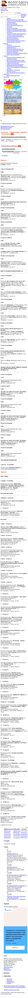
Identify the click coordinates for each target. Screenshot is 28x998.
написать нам (4, 10)
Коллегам (6, 77)
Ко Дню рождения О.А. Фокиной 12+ (17, 875)
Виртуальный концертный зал (15, 25)
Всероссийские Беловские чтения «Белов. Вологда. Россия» (16, 41)
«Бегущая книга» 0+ (12, 867)
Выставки (9, 979)
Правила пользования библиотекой (16, 29)
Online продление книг (13, 63)
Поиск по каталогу (13, 12)
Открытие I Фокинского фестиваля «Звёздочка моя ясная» (16, 897)
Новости (9, 983)
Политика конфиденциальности (15, 36)
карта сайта (4, 8)
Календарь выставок (12, 28)
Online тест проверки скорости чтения (17, 53)
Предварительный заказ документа (16, 61)
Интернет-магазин (12, 58)
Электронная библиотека (13, 46)
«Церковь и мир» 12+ (12, 853)
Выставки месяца (5, 129)
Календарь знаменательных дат (15, 49)
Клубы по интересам (12, 38)
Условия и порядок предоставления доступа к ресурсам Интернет (16, 34)
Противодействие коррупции (11, 989)
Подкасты (9, 26)
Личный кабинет (11, 22)
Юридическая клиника (13, 39)
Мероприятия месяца (6, 127)
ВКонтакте (6, 968)
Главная (18, 12)
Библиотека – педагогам (13, 70)
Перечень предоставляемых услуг (16, 57)
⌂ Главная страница (6, 123)
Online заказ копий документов (15, 64)
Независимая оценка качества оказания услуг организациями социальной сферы (14, 986)
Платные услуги (11, 71)
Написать (15, 947)
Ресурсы (6, 43)
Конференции (10, 981)
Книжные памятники (12, 51)
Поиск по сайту (5, 12)
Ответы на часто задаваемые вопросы (17, 21)
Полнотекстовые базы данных (15, 50)
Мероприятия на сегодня (7, 126)
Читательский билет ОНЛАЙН (15, 19)
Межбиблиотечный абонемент (15, 65)
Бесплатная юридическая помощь (16, 72)
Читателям (23, 14)
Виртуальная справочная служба (15, 60)
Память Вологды (11, 47)
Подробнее (5, 155)
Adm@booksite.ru (8, 967)
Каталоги (9, 45)
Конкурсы (6, 74)
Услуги (5, 56)
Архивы (6, 906)
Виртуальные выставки (13, 54)
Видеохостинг (7, 970)
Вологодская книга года (13, 75)
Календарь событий (12, 24)
